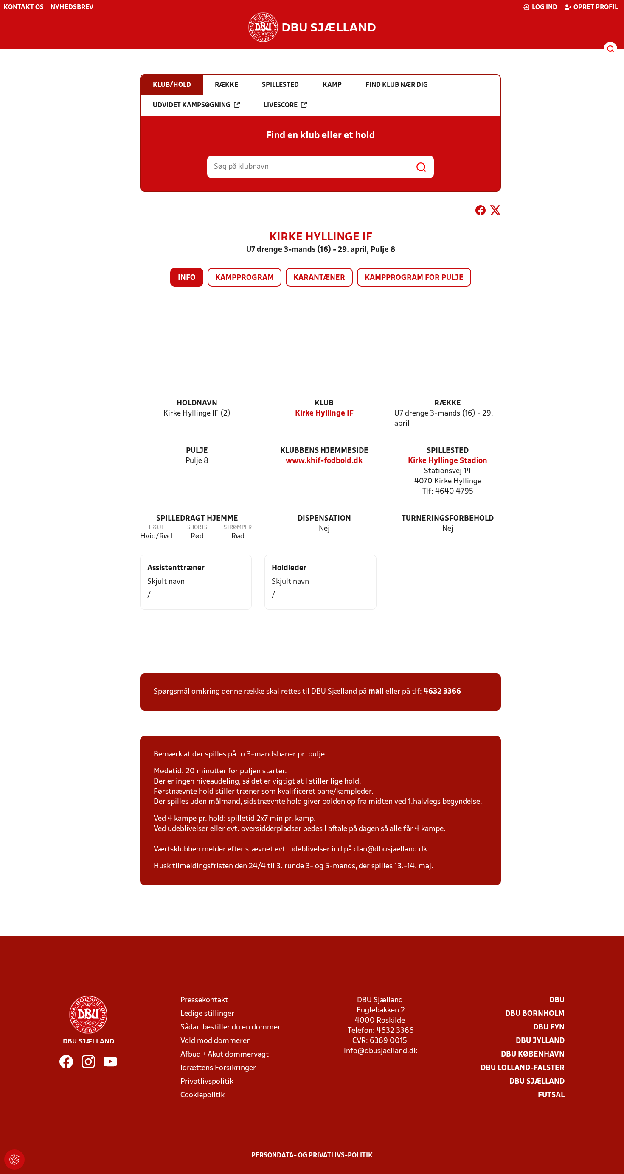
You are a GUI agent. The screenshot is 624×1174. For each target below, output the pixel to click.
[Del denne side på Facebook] (480, 212)
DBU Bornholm (535, 1014)
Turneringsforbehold (448, 518)
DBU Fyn (549, 1027)
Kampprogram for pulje (414, 278)
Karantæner (319, 278)
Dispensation (324, 518)
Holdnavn (197, 403)
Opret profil (595, 8)
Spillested (448, 451)
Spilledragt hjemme (197, 518)
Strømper (238, 527)
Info (187, 278)
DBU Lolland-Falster (523, 1068)
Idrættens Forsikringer (218, 1068)
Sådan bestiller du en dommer (230, 1027)
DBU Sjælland (537, 1081)
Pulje (197, 451)
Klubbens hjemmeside (324, 451)
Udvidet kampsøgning (191, 106)
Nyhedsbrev (72, 8)
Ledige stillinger (207, 1014)
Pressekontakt (204, 1000)
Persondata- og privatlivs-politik (312, 1156)
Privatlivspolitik (206, 1081)
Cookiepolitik (202, 1095)
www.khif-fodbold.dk (324, 461)
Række (447, 403)
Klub (324, 403)
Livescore (281, 106)
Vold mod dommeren (215, 1041)
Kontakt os (23, 8)
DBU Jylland (540, 1041)
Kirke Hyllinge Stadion (447, 461)
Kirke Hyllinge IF (324, 413)
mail (376, 691)
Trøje (156, 527)
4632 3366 (442, 691)
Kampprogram (244, 278)
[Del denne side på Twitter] (495, 212)
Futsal (551, 1095)
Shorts (197, 527)
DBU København (533, 1054)
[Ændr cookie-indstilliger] (14, 1159)
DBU (557, 1000)
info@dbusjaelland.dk (380, 1051)
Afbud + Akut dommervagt (224, 1054)
